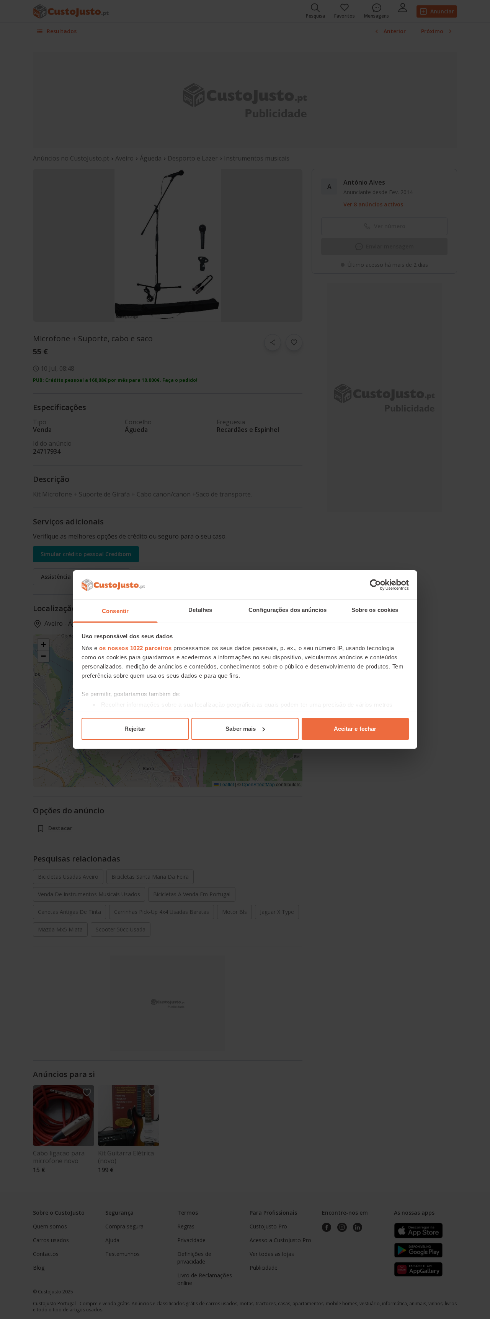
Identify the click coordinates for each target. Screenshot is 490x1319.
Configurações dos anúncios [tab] (287, 610)
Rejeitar (134, 728)
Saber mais (240, 728)
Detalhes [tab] (200, 610)
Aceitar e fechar (355, 728)
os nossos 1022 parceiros (135, 648)
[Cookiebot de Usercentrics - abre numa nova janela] (375, 585)
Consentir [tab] (115, 611)
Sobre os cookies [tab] (375, 610)
